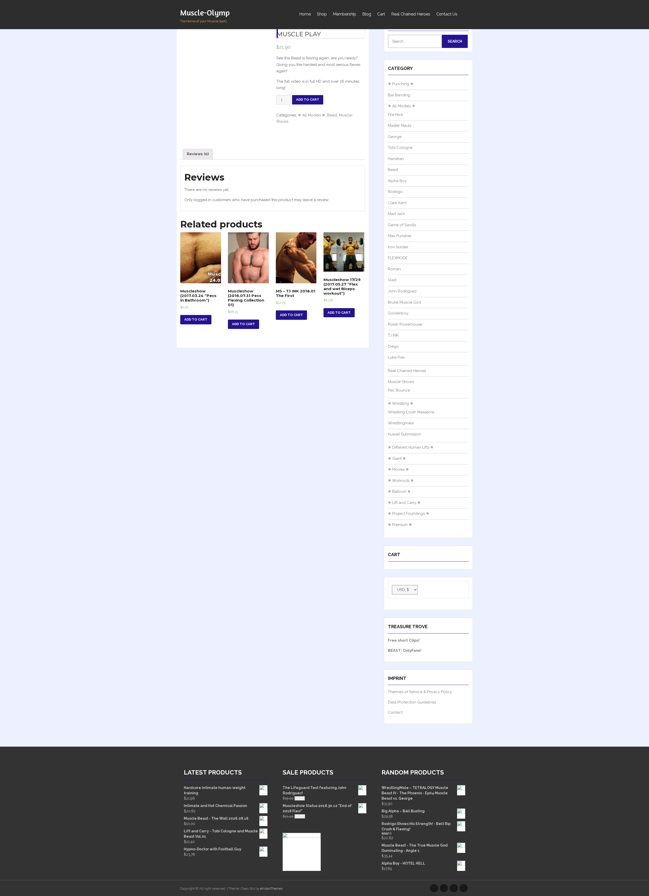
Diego (393, 346)
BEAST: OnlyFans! (404, 650)
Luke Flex (396, 357)
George (395, 136)
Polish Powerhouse (405, 324)
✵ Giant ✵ (397, 458)
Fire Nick (395, 114)
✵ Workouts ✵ (401, 480)
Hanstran (396, 158)
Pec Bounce (399, 390)
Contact (395, 712)
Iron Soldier (398, 247)
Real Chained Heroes (410, 14)
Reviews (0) (198, 154)
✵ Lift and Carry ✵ (404, 502)
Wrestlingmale (401, 423)
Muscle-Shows (401, 381)
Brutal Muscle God (404, 302)
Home (305, 14)
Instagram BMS (434, 888)
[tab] (198, 154)
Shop (322, 14)
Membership (344, 14)
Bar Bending (399, 95)
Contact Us (446, 14)
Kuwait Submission (404, 434)
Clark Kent (397, 203)
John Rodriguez (402, 291)
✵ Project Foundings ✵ (408, 513)
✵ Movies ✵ (398, 469)
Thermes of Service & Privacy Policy (420, 692)
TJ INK (393, 335)
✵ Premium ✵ (400, 524)
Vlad (392, 280)
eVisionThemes (271, 888)
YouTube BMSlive (453, 888)
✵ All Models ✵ (311, 115)
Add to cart (307, 99)
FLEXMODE (398, 258)
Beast (332, 115)
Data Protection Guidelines (412, 702)
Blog (366, 14)
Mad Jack (396, 214)
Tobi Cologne (400, 147)
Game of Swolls (402, 225)
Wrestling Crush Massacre (411, 412)
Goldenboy (398, 313)
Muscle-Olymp (205, 12)
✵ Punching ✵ (400, 84)
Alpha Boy (397, 181)
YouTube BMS (443, 888)
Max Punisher (399, 236)
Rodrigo (395, 191)
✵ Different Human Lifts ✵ (411, 447)
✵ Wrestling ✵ (400, 403)
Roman (394, 269)
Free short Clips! (404, 640)
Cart (381, 14)
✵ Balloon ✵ (399, 491)
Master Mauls (399, 125)
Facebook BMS (463, 888)
